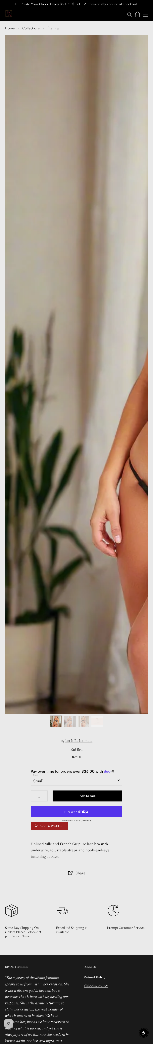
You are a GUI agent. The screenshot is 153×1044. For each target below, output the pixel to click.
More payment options (76, 820)
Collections (31, 28)
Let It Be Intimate (78, 740)
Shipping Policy (96, 985)
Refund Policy (94, 977)
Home (10, 28)
